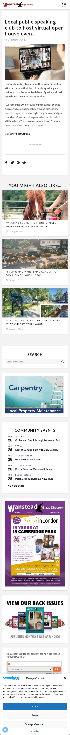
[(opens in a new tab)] (35, 543)
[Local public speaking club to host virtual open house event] (35, 62)
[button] (65, 678)
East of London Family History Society (36, 449)
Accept (35, 706)
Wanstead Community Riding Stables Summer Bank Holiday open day (31, 225)
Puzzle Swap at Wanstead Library (33, 469)
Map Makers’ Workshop (28, 459)
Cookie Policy (33, 731)
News (8, 16)
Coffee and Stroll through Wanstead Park (38, 440)
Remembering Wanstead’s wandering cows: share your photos (31, 273)
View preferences (35, 724)
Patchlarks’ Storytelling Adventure (34, 478)
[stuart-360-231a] (35, 394)
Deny (35, 715)
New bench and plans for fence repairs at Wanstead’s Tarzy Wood (33, 322)
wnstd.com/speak (20, 133)
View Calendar (16, 485)
